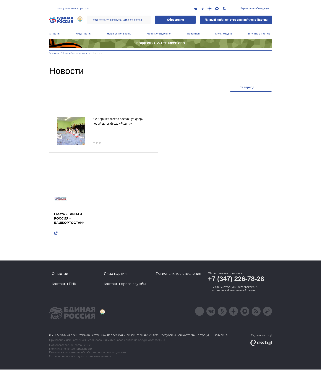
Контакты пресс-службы (125, 284)
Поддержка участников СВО (160, 43)
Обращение (175, 20)
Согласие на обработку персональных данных (80, 356)
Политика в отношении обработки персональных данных (87, 352)
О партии (54, 33)
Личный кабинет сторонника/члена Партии (236, 20)
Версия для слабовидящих (254, 8)
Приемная (193, 33)
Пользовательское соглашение (70, 345)
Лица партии (83, 33)
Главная (54, 53)
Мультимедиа (223, 33)
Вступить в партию (258, 33)
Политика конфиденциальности (70, 348)
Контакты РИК (64, 284)
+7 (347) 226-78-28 (236, 279)
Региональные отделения (178, 274)
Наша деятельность (119, 33)
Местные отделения (159, 33)
